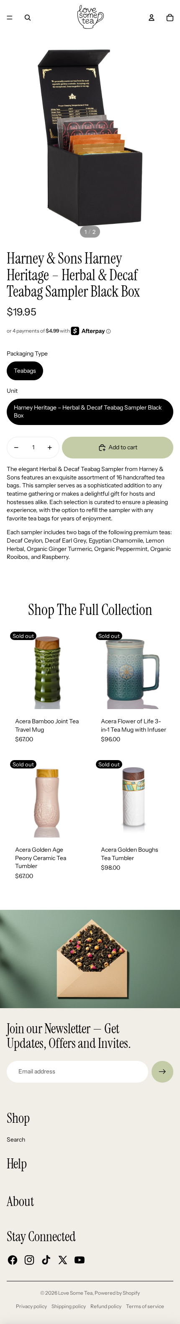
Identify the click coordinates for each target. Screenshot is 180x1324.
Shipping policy (68, 1306)
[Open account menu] (151, 17)
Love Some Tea (75, 1293)
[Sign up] (162, 1072)
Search (16, 1139)
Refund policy (105, 1306)
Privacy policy (31, 1306)
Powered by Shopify (117, 1293)
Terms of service (145, 1306)
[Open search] (27, 17)
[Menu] (9, 17)
